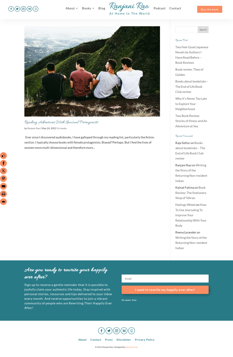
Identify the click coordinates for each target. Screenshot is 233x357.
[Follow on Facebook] (11, 9)
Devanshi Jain (132, 347)
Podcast (160, 8)
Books (86, 8)
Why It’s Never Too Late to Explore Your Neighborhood (191, 104)
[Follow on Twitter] (17, 9)
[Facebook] (3, 163)
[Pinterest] (3, 178)
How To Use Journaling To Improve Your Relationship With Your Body (191, 215)
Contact (175, 8)
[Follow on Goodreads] (35, 9)
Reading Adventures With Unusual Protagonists (61, 122)
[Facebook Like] (3, 155)
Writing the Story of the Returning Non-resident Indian (191, 243)
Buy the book (210, 9)
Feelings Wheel (185, 205)
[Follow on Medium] (29, 9)
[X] (3, 171)
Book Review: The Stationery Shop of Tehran (190, 193)
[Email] (3, 186)
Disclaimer (123, 339)
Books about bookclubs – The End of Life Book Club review (191, 86)
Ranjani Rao (33, 128)
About (70, 8)
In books (62, 128)
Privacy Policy (145, 339)
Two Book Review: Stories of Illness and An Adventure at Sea (191, 121)
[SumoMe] (3, 201)
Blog (101, 8)
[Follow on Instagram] (23, 9)
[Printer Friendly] (3, 194)
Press (109, 339)
